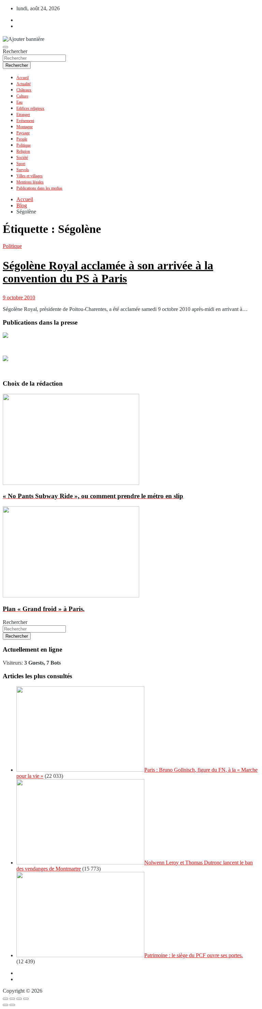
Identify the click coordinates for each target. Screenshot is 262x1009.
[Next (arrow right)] (12, 1005)
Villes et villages (29, 176)
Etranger (23, 114)
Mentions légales (30, 182)
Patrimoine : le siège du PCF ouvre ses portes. (193, 955)
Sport (20, 163)
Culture (22, 96)
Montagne (24, 126)
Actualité (23, 83)
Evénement (25, 120)
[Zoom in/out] (26, 999)
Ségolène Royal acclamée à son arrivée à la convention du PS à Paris (108, 272)
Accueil (22, 77)
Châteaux (23, 90)
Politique (23, 145)
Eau (19, 102)
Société (22, 157)
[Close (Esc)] (5, 999)
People (21, 139)
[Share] (12, 999)
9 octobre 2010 (19, 297)
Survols (22, 169)
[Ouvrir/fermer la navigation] (5, 47)
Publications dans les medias (39, 188)
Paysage (23, 133)
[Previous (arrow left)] (5, 1005)
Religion (23, 151)
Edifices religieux (30, 108)
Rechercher (15, 51)
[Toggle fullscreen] (19, 999)
